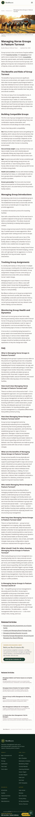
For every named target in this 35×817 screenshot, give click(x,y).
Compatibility (27, 57)
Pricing (3, 761)
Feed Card (21, 777)
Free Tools (4, 766)
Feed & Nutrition (5, 796)
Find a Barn (4, 769)
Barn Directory (23, 796)
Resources (9, 10)
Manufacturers (5, 801)
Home (2, 10)
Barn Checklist (23, 758)
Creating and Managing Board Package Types (17, 630)
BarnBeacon (6, 729)
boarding (9, 55)
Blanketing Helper (24, 763)
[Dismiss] (32, 814)
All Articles (4, 790)
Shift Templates (23, 783)
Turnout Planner (23, 766)
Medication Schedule (24, 761)
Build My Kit (26, 814)
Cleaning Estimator (24, 769)
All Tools (21, 755)
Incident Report (23, 774)
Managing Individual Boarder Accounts (15, 633)
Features (3, 758)
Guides (3, 793)
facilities (14, 55)
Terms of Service (23, 804)
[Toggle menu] (32, 2)
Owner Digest (22, 772)
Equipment (4, 798)
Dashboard (4, 763)
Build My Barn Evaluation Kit (13, 659)
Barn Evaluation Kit (6, 755)
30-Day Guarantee (24, 801)
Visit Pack (21, 780)
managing (24, 55)
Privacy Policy (22, 798)
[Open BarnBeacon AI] (30, 813)
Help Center (22, 790)
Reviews (21, 793)
